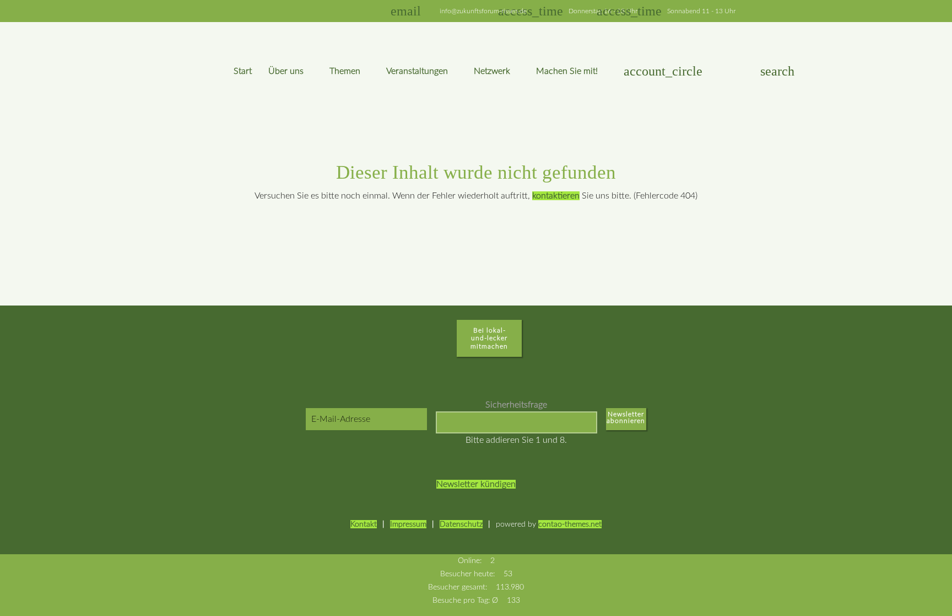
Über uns (286, 71)
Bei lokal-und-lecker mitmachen (489, 338)
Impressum (408, 524)
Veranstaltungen (417, 71)
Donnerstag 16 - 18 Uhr (594, 11)
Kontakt (363, 524)
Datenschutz (461, 524)
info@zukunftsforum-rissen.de (483, 11)
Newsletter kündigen (476, 484)
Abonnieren (626, 423)
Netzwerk (492, 71)
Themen (344, 71)
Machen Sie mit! (567, 71)
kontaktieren (556, 195)
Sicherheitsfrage (516, 404)
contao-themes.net (570, 524)
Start (243, 71)
